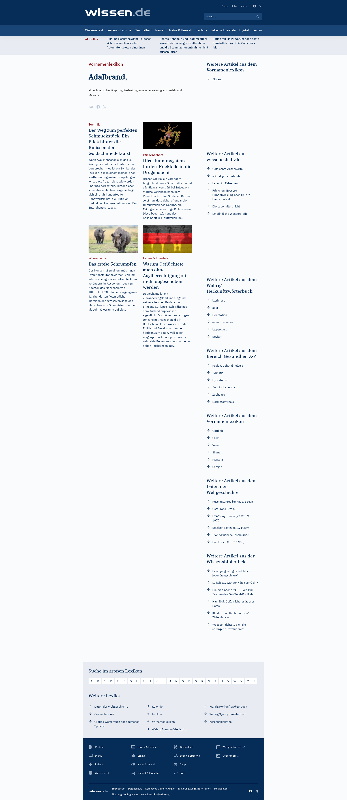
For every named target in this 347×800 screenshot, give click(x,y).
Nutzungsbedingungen (125, 794)
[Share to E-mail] (91, 107)
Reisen (160, 30)
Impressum (118, 788)
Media (244, 6)
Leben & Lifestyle (223, 30)
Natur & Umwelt (180, 30)
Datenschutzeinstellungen (160, 788)
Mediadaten (221, 788)
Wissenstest (94, 30)
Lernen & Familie (119, 30)
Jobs (234, 6)
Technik (201, 30)
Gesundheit (143, 30)
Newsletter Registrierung (155, 794)
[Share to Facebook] (98, 107)
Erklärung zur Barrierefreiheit (194, 788)
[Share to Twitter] (105, 107)
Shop (225, 6)
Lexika (257, 30)
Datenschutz (135, 788)
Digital (244, 30)
